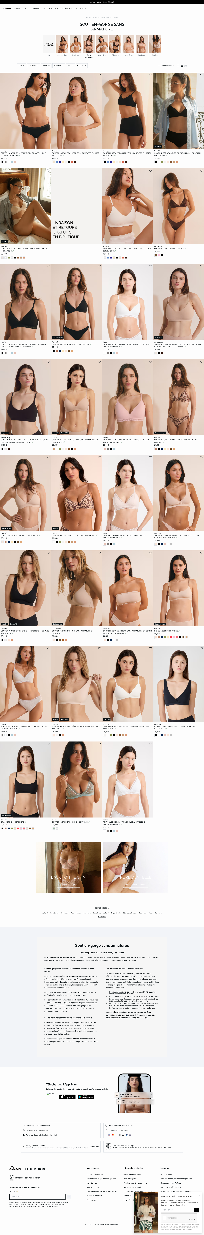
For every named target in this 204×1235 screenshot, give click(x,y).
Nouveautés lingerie (68, 884)
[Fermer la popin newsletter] (199, 1195)
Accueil (88, 17)
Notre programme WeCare (170, 1183)
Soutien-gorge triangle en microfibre (71, 344)
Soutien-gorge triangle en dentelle (70, 822)
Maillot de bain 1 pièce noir (51, 913)
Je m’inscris (94, 1147)
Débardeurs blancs (129, 913)
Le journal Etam (166, 1174)
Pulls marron (158, 913)
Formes (115, 17)
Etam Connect (92, 1183)
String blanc (97, 913)
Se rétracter (91, 1200)
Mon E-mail (13, 1192)
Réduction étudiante (94, 1196)
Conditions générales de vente (135, 1183)
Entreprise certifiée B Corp (170, 1187)
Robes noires (102, 917)
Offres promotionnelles (132, 1174)
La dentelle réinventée (135, 884)
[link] (17, 8)
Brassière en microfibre (166, 631)
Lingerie (96, 17)
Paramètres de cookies (132, 1200)
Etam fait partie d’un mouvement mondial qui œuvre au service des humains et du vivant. (142, 1148)
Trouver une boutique (95, 1174)
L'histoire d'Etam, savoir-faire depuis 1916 (176, 1179)
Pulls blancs (65, 913)
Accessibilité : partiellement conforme (137, 1191)
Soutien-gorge (106, 17)
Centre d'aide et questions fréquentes (101, 1179)
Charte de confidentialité (132, 1187)
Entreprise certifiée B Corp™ (123, 1146)
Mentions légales (129, 1179)
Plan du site (127, 1196)
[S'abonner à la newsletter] (196, 1210)
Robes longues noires (145, 913)
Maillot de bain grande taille (112, 913)
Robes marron (76, 913)
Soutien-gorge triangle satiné (169, 249)
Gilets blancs (87, 913)
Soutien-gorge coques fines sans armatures (74, 535)
